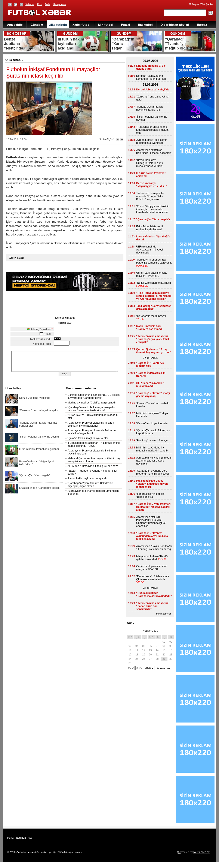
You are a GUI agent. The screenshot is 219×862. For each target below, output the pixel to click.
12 (143, 650)
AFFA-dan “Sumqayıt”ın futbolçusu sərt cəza (93, 466)
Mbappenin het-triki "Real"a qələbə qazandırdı (152, 558)
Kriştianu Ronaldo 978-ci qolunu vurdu (151, 67)
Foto (39, 4)
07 (157, 646)
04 (136, 646)
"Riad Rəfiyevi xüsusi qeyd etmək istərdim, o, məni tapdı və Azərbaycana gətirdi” (153, 295)
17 (130, 654)
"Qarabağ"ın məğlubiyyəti (151, 316)
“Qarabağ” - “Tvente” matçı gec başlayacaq (153, 395)
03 (130, 646)
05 (143, 646)
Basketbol (145, 24)
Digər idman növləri (175, 24)
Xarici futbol (81, 24)
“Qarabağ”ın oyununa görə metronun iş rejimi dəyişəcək (152, 472)
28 (157, 658)
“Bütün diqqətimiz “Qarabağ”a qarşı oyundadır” (154, 595)
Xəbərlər (29, 4)
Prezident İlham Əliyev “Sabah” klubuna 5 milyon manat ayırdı (152, 483)
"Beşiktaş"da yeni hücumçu (152, 440)
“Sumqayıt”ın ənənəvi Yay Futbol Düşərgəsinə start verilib (154, 261)
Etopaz (202, 24)
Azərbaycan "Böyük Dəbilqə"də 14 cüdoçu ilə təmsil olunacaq (154, 548)
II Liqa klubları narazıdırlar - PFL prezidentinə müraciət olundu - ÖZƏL (94, 444)
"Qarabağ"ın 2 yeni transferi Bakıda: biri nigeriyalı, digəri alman (90, 485)
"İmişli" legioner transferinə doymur (39, 436)
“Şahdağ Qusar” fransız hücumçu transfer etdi (38, 424)
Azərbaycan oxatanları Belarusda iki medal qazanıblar (154, 151)
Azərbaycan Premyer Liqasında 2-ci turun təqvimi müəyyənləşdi (92, 432)
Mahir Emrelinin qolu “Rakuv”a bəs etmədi (149, 328)
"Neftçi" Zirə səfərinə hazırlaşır (153, 282)
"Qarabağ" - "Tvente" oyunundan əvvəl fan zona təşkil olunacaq (152, 536)
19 (143, 654)
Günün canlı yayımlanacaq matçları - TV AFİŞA (151, 274)
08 (164, 646)
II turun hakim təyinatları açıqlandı (87, 478)
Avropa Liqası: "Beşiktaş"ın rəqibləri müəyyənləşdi (151, 141)
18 (136, 654)
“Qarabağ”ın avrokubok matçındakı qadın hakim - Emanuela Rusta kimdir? (91, 409)
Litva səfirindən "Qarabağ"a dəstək (39, 487)
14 (157, 650)
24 (130, 658)
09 (170, 646)
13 (150, 650)
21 (157, 654)
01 (164, 641)
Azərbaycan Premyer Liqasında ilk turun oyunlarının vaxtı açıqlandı (91, 424)
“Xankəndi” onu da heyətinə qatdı (38, 410)
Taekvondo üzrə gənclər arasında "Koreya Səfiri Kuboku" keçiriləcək (150, 196)
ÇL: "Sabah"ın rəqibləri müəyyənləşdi (150, 385)
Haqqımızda (59, 4)
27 (150, 658)
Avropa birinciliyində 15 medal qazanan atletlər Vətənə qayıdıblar (154, 460)
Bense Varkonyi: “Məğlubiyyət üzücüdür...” (36, 463)
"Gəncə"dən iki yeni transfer (152, 423)
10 (130, 650)
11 (136, 650)
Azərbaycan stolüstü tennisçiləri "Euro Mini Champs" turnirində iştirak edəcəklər (151, 522)
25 (136, 658)
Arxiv (47, 4)
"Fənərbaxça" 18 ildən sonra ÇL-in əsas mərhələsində (152, 578)
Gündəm (37, 24)
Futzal (125, 24)
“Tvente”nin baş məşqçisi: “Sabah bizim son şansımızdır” (152, 606)
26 (143, 658)
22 (164, 654)
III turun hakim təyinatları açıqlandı (39, 449)
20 (150, 654)
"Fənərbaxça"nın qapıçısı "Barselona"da (150, 495)
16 (170, 650)
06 (150, 646)
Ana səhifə (15, 24)
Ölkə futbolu (58, 24)
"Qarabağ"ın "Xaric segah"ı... (35, 475)
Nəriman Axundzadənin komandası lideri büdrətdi (151, 77)
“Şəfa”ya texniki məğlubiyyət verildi (88, 438)
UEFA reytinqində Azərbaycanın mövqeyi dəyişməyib (149, 249)
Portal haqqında (16, 837)
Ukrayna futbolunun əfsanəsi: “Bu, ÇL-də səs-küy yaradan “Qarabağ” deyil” (94, 396)
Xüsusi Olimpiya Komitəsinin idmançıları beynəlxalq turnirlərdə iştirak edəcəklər (152, 209)
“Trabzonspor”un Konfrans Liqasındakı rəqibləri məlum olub (152, 129)
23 (170, 654)
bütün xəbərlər (163, 613)
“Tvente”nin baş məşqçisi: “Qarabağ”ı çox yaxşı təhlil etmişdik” (152, 339)
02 (170, 641)
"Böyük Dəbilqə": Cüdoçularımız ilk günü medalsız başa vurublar (149, 163)
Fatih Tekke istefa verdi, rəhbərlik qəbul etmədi (149, 228)
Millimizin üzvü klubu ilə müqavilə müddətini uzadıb (152, 449)
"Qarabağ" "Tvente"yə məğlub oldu (150, 364)
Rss (30, 837)
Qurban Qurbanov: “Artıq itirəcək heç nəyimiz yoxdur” (153, 351)
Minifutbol (105, 24)
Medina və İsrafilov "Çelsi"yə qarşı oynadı (91, 402)
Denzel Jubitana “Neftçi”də (34, 397)
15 (164, 650)
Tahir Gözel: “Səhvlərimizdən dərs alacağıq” (153, 307)
